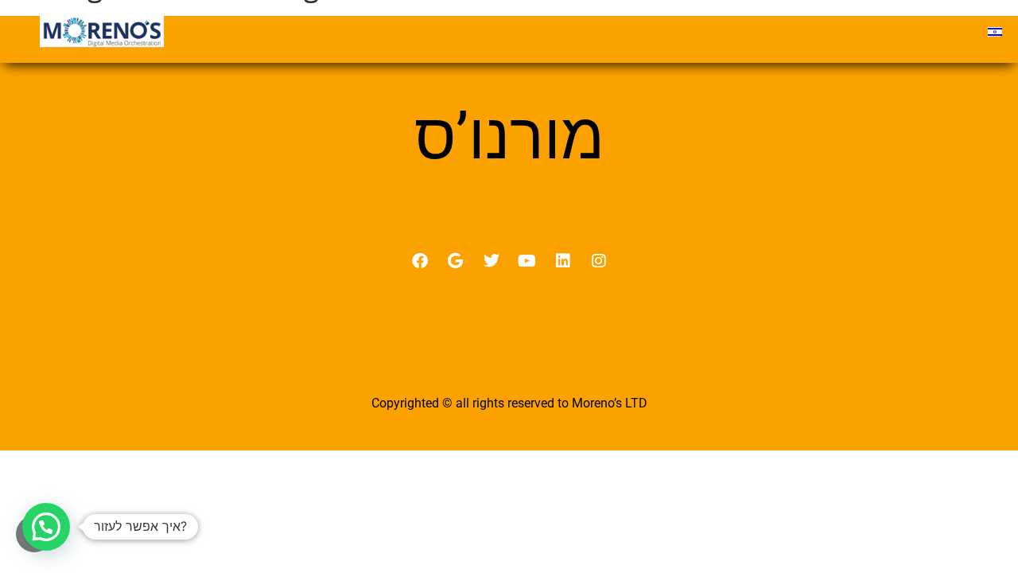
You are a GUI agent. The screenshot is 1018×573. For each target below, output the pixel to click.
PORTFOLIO (751, 31)
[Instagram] (599, 261)
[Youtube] (527, 261)
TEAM (568, 31)
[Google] (456, 261)
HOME (417, 31)
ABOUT (494, 31)
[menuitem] (995, 32)
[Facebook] (420, 261)
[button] (46, 527)
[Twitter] (491, 261)
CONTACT (924, 31)
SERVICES (650, 31)
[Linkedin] (563, 261)
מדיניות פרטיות (509, 367)
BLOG (841, 31)
